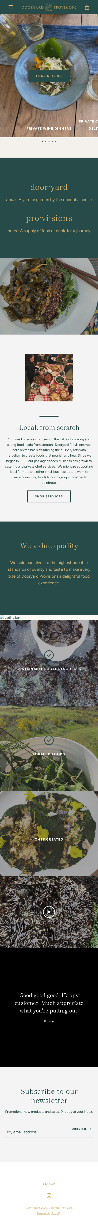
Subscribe (79, 1128)
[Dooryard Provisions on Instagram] (49, 1195)
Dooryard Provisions (60, 1207)
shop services (49, 496)
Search (49, 1183)
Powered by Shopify (49, 1213)
